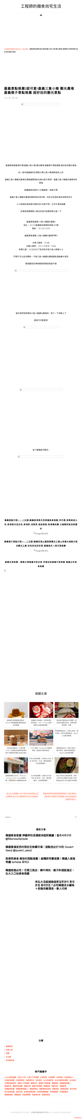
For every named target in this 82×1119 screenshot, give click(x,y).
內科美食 (38, 1080)
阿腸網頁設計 (78, 1117)
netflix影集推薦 (10, 1077)
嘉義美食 (8, 1086)
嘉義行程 (27, 1086)
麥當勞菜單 (46, 1095)
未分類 (8, 1057)
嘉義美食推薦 (18, 1086)
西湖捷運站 (64, 1092)
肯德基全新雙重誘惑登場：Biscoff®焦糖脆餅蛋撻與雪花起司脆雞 (16, 722)
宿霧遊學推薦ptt (22, 1089)
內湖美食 (59, 1077)
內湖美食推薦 (9, 1080)
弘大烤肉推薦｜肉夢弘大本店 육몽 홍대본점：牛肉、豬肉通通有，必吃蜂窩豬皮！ (41, 778)
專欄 (7, 1053)
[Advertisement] (41, 32)
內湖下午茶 (22, 1077)
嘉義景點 (55, 1083)
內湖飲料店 (30, 1080)
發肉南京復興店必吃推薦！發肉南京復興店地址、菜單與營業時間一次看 (66, 722)
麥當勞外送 (36, 1095)
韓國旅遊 (17, 1095)
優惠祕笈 (9, 1046)
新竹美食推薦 (9, 1092)
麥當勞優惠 (26, 1095)
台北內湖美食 (48, 1080)
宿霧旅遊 (46, 1086)
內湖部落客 (20, 1080)
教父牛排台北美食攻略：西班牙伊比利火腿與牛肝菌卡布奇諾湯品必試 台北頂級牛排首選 (66, 778)
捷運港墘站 (34, 1089)
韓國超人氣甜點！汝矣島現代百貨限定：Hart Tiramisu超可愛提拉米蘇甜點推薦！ (41, 722)
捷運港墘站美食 (45, 1089)
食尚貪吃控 (10, 1060)
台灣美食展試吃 (10, 1083)
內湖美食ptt (68, 1077)
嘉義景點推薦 (65, 1083)
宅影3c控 (9, 1050)
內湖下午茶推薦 (33, 1077)
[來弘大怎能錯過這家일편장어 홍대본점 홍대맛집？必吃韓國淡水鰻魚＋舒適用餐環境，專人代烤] (19, 956)
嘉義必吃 (34, 1083)
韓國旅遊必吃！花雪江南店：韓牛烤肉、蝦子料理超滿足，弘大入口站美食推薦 (66, 750)
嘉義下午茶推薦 (23, 1083)
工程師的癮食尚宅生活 (41, 6)
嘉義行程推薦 (37, 1086)
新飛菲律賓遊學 (30, 1092)
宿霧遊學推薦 (9, 1089)
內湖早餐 (43, 1077)
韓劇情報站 (9, 1095)
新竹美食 (73, 1089)
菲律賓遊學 (54, 1092)
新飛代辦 (19, 1092)
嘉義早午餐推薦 (44, 1083)
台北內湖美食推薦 (61, 1080)
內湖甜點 (51, 1077)
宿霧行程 (55, 1086)
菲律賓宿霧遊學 (43, 1092)
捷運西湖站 (64, 1089)
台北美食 (72, 1080)
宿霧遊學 (63, 1086)
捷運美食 (55, 1089)
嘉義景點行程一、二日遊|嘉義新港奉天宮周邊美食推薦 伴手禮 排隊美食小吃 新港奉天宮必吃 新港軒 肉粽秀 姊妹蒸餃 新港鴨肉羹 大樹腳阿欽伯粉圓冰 (41, 524)
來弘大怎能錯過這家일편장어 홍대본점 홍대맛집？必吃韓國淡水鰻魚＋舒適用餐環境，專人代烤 (54, 885)
